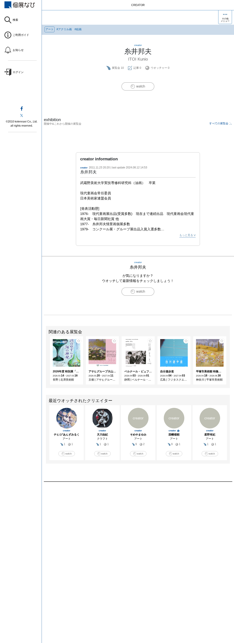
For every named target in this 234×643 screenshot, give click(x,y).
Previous (46, 362)
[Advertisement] (138, 521)
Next (229, 362)
